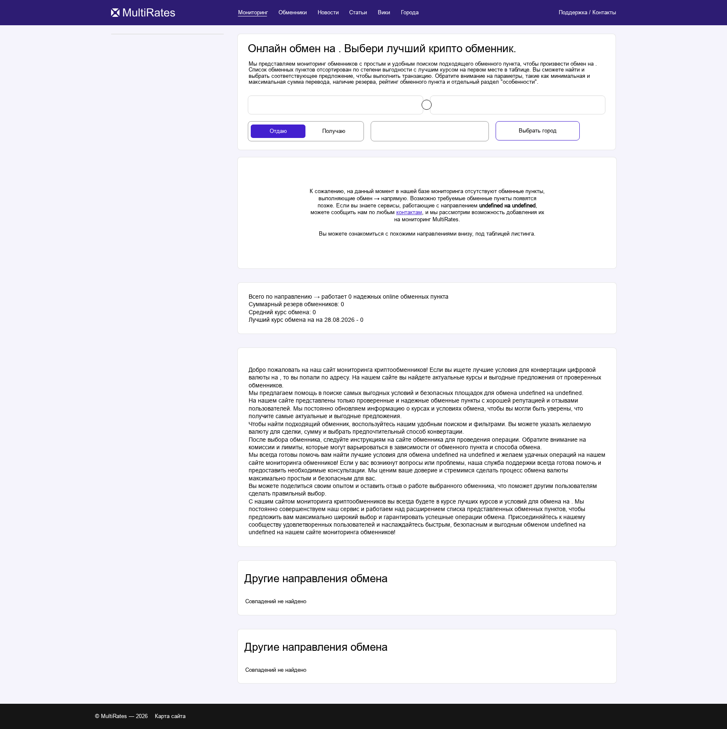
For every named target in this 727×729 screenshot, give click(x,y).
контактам (409, 212)
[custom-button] (335, 105)
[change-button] (427, 105)
